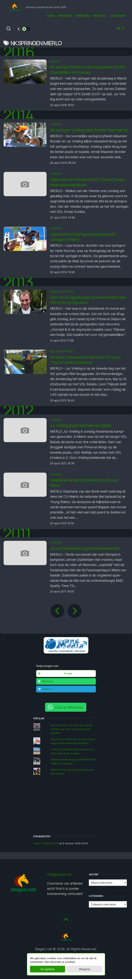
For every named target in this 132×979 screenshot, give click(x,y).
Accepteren (48, 969)
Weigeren (84, 969)
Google (68, 673)
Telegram (47, 689)
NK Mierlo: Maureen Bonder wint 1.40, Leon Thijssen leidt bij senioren (85, 360)
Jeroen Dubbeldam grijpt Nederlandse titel (85, 548)
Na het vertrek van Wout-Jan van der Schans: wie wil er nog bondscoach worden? (72, 729)
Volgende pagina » (74, 611)
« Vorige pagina (57, 611)
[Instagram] (122, 28)
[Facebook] (118, 28)
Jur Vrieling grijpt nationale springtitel (80, 425)
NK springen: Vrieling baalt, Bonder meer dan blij (89, 130)
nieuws (98, 15)
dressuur (65, 15)
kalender (118, 15)
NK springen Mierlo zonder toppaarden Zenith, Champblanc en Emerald (88, 69)
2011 (17, 533)
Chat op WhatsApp (69, 707)
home (51, 15)
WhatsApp (47, 681)
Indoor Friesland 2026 (45, 843)
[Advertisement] (66, 805)
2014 (18, 114)
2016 (18, 51)
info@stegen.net (59, 875)
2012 (18, 410)
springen (82, 15)
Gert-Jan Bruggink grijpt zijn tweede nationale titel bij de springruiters (87, 300)
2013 (18, 282)
